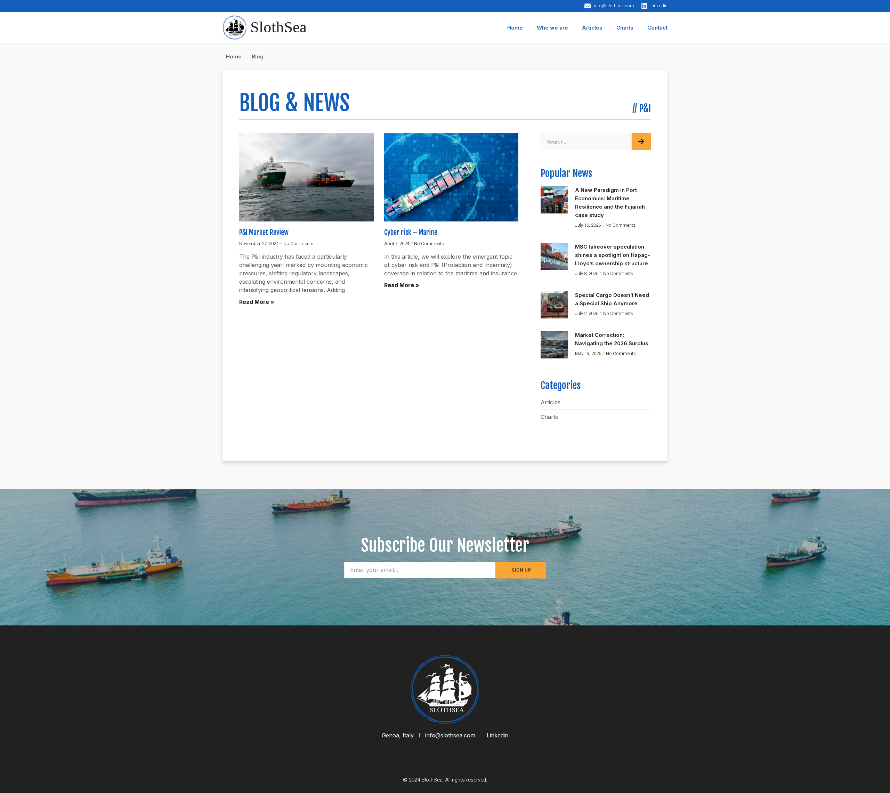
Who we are (552, 27)
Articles (592, 27)
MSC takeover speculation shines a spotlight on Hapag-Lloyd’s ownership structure (612, 255)
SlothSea (278, 27)
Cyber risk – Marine (410, 232)
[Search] (641, 141)
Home (515, 27)
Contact (657, 27)
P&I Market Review (264, 232)
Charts (624, 27)
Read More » (256, 301)
